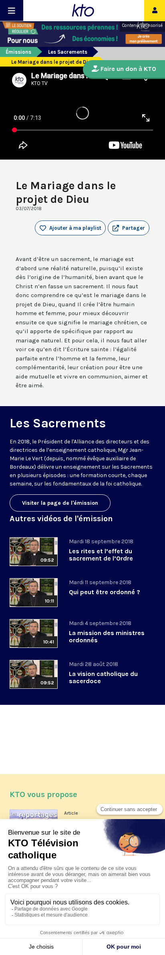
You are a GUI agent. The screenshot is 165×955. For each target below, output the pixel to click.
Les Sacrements (67, 52)
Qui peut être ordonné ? (104, 592)
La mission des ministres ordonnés (107, 636)
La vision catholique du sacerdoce (103, 677)
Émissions (18, 52)
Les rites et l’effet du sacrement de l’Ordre (101, 554)
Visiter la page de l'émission (60, 503)
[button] (128, 228)
